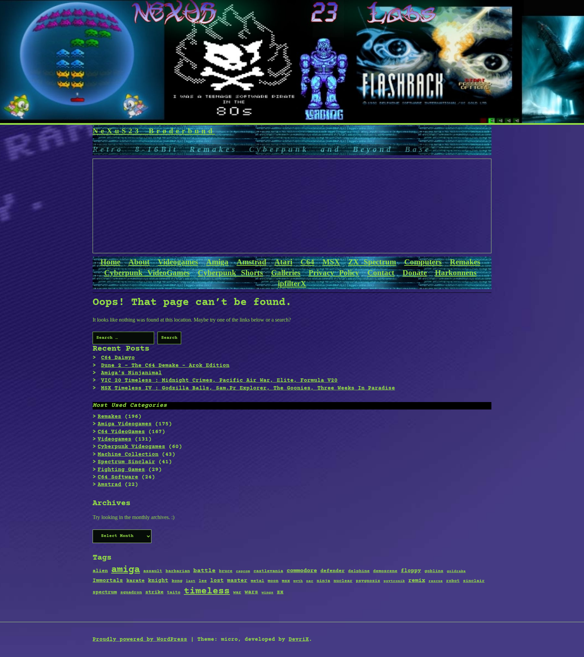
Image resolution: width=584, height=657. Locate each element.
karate (135, 581)
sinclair (474, 581)
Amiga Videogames (125, 424)
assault (152, 571)
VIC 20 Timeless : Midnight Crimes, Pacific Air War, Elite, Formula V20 (219, 380)
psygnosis (368, 581)
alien (100, 571)
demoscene (385, 571)
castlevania (268, 571)
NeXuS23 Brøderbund (154, 130)
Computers (423, 262)
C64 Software (118, 477)
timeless (207, 591)
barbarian (178, 571)
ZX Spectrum (372, 262)
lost (217, 581)
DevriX (299, 639)
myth (298, 581)
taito (173, 592)
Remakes (465, 262)
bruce (226, 571)
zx (280, 592)
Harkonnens (456, 272)
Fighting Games (121, 470)
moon (273, 581)
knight (158, 581)
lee (203, 581)
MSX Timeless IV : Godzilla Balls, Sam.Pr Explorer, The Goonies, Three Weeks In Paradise (248, 388)
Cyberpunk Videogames (131, 447)
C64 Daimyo (118, 358)
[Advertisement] (292, 206)
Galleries (285, 272)
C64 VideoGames (121, 432)
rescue (436, 581)
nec (309, 581)
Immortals (108, 581)
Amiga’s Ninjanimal (131, 373)
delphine (359, 571)
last (190, 581)
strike (154, 592)
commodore (302, 571)
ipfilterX (292, 283)
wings (267, 593)
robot (453, 581)
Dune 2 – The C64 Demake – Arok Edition (165, 365)
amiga (125, 570)
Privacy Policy (334, 272)
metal (257, 581)
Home (110, 262)
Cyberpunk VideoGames (147, 272)
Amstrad (251, 262)
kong (177, 581)
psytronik (394, 581)
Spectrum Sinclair (126, 462)
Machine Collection (128, 454)
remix (416, 581)
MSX (331, 262)
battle (204, 570)
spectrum (105, 592)
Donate (415, 272)
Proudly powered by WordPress (140, 639)
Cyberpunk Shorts (230, 272)
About (139, 262)
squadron (131, 592)
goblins (433, 571)
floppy (411, 571)
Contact (380, 272)
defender (332, 571)
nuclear (343, 581)
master (237, 581)
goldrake (456, 571)
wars (251, 592)
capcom (243, 571)
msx (286, 581)
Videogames (178, 262)
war (237, 592)
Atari (283, 262)
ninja (323, 581)
